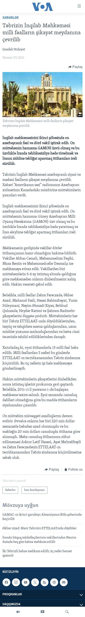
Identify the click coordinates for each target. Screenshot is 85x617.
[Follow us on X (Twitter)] (35, 582)
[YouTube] (42, 612)
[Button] (75, 67)
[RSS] (44, 582)
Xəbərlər (10, 18)
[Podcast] (54, 582)
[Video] (18, 612)
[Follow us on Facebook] (6, 582)
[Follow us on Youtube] (26, 582)
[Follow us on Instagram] (16, 582)
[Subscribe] (64, 582)
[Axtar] (67, 612)
